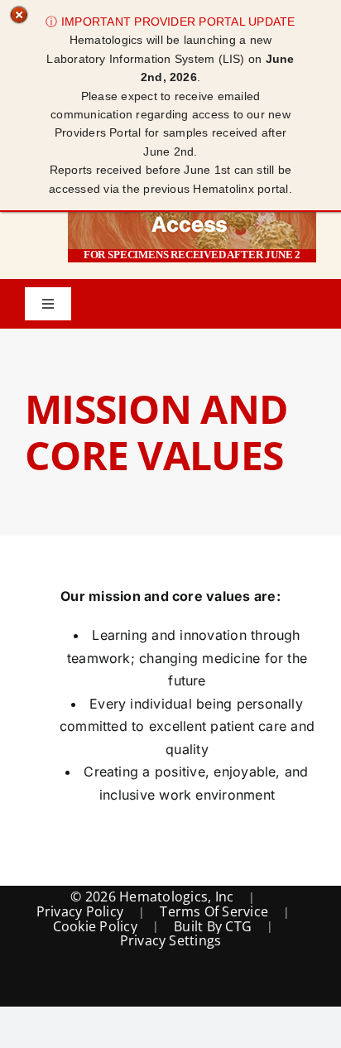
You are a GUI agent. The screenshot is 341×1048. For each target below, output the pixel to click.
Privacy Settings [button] (171, 941)
